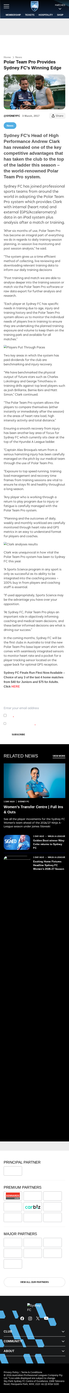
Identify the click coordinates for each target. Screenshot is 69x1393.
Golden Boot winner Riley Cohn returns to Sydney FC (48, 844)
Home (7, 57)
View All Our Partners (34, 1282)
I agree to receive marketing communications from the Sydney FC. (36, 723)
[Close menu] (61, 1373)
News (18, 57)
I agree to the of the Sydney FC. (35, 715)
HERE (15, 686)
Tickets (29, 15)
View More (59, 756)
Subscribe (18, 734)
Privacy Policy (34, 713)
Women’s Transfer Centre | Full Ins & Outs (33, 809)
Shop (60, 15)
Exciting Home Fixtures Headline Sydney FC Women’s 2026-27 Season (48, 865)
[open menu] (6, 6)
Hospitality (46, 15)
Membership (13, 15)
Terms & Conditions (31, 1372)
